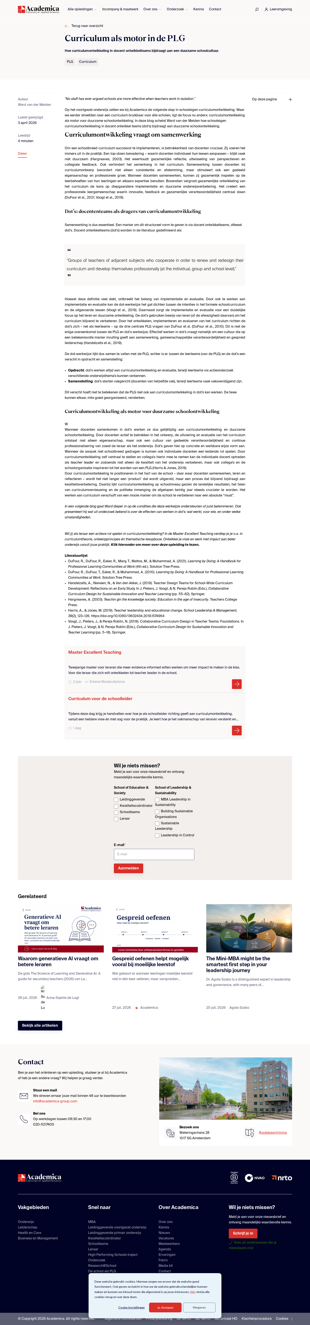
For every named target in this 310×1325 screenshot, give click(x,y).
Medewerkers (169, 1244)
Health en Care (29, 1233)
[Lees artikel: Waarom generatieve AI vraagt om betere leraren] (61, 928)
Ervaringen (167, 1255)
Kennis (198, 9)
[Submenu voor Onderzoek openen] (186, 9)
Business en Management (38, 1238)
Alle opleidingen (80, 9)
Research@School (102, 1266)
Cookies (282, 1319)
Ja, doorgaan (165, 1307)
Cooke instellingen (131, 1307)
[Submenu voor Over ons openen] (160, 9)
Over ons (150, 9)
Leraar (93, 1249)
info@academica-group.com (55, 1101)
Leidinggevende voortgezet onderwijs (117, 1227)
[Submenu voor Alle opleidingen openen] (95, 9)
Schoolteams (98, 1244)
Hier (192, 1292)
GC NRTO (202, 1319)
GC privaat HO (226, 1319)
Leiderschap (27, 1227)
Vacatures (166, 1238)
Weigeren (199, 1307)
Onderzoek (175, 9)
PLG (70, 62)
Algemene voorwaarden (123, 1319)
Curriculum (87, 62)
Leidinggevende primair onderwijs (114, 1233)
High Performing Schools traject (112, 1255)
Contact (215, 9)
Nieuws (164, 1233)
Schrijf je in (243, 1233)
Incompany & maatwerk (120, 9)
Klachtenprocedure (257, 1319)
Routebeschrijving (273, 1133)
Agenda (165, 1249)
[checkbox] (133, 809)
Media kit (166, 1266)
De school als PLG (102, 1271)
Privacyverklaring (159, 1319)
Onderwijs (26, 1222)
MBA (92, 1222)
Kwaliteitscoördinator (104, 1238)
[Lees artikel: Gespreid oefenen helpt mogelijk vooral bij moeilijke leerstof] (155, 928)
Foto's (163, 1260)
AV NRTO (184, 1319)
